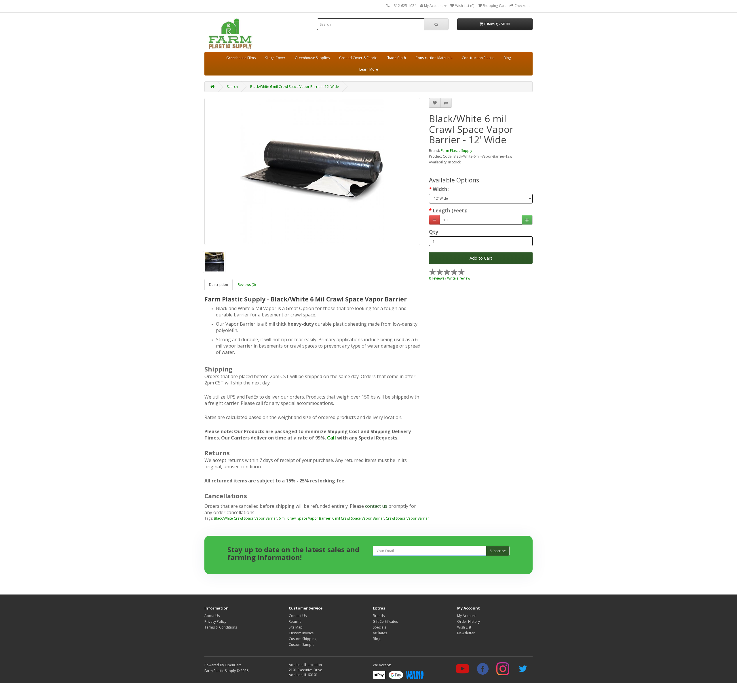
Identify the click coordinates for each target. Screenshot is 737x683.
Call (331, 438)
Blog (507, 57)
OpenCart (233, 665)
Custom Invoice (301, 633)
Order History (468, 621)
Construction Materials (433, 57)
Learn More (368, 69)
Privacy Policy (215, 621)
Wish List (464, 627)
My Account (466, 615)
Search (232, 86)
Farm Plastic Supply (456, 150)
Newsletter (466, 633)
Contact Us (298, 615)
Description (218, 284)
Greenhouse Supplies (312, 57)
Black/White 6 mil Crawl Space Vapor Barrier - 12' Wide (294, 86)
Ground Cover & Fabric (358, 57)
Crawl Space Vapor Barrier (407, 518)
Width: (441, 189)
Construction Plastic (478, 57)
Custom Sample (301, 644)
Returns (295, 621)
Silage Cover (275, 57)
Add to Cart (481, 258)
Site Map (296, 627)
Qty (433, 232)
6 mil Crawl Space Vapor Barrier (304, 518)
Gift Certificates (385, 621)
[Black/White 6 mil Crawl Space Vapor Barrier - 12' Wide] (312, 171)
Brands (379, 615)
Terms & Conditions (220, 627)
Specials (379, 627)
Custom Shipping (302, 638)
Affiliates (380, 633)
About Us (212, 615)
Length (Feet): (450, 211)
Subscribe (498, 550)
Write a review (458, 278)
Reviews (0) (247, 284)
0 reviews (436, 278)
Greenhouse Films (241, 57)
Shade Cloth (396, 57)
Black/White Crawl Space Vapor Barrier (245, 518)
